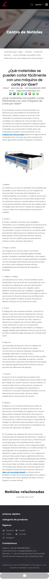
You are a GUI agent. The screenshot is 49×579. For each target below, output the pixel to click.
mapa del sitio (33, 568)
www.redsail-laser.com (31, 91)
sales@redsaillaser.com (27, 551)
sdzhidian (23, 568)
